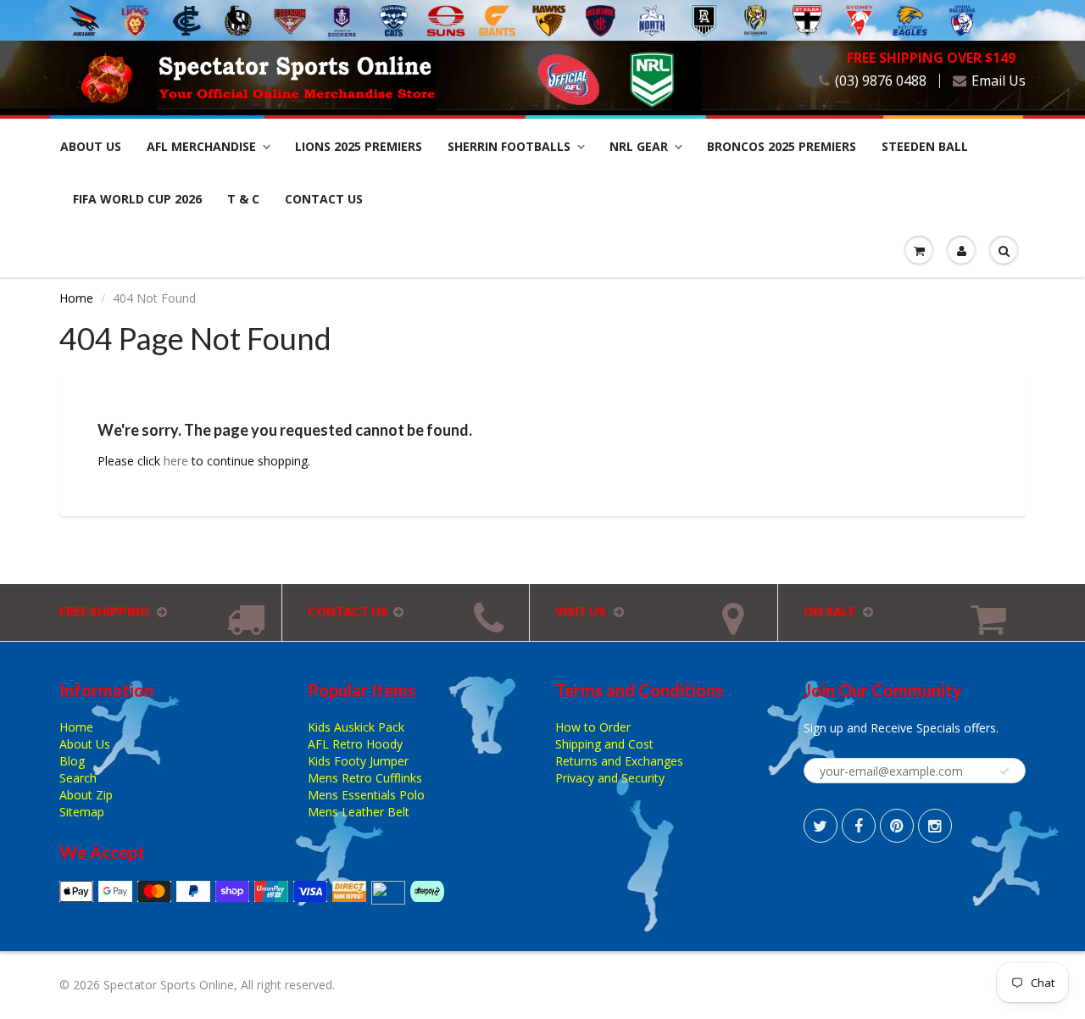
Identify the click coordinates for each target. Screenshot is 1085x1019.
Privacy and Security (610, 778)
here (176, 461)
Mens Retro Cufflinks (365, 778)
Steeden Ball (925, 146)
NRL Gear (638, 146)
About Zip (86, 795)
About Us (90, 146)
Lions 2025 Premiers (358, 146)
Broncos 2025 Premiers (781, 146)
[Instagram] (935, 826)
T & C (243, 199)
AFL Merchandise (201, 146)
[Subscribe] (1004, 771)
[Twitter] (820, 826)
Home (76, 298)
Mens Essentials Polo (366, 795)
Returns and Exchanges (619, 761)
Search (78, 778)
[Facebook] (859, 826)
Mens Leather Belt (358, 812)
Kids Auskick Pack (356, 727)
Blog (72, 761)
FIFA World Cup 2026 (137, 199)
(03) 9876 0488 (880, 81)
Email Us (998, 81)
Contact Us (324, 199)
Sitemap (81, 812)
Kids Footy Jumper (358, 761)
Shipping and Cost (604, 744)
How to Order (593, 727)
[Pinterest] (897, 826)
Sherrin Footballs (509, 146)
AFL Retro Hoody (355, 744)
